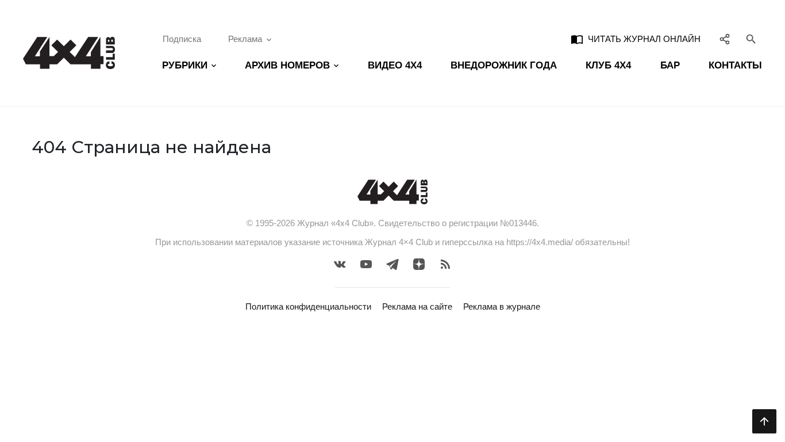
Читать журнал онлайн (636, 39)
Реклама (245, 39)
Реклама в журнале (501, 306)
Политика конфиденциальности (308, 306)
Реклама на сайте (417, 306)
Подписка (182, 39)
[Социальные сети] (725, 39)
